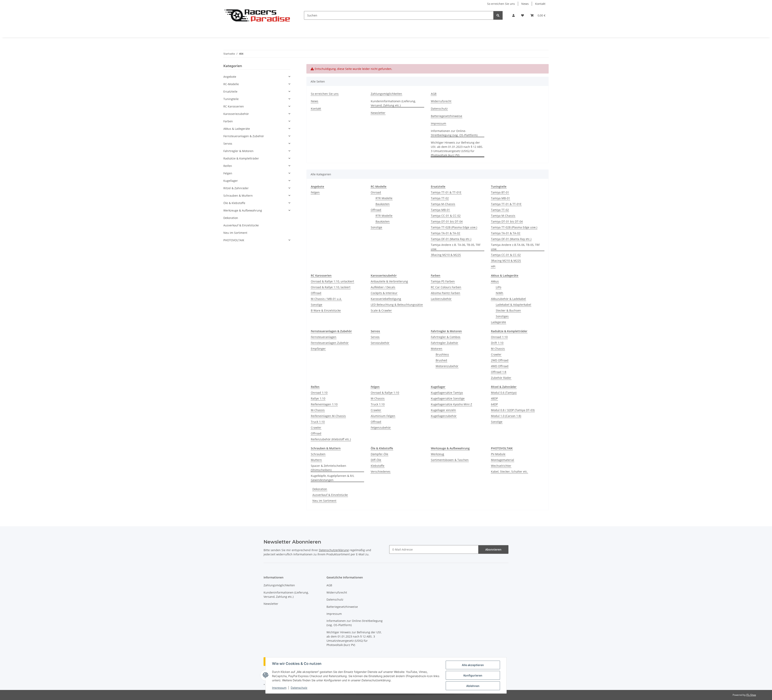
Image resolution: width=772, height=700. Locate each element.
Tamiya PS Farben (443, 281)
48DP (494, 398)
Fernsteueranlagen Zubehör (330, 343)
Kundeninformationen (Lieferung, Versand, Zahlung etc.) (393, 103)
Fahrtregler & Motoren (238, 151)
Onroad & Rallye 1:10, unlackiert (332, 281)
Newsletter (378, 113)
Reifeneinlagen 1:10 (324, 404)
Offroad (376, 210)
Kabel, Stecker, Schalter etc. (509, 471)
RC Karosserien (233, 106)
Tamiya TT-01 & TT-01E (446, 192)
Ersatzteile (230, 91)
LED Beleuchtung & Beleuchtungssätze (397, 305)
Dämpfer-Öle (379, 454)
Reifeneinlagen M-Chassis (328, 416)
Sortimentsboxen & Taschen (450, 460)
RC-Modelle (231, 84)
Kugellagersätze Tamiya (447, 392)
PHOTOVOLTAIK (233, 240)
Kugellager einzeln (443, 410)
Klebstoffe (377, 466)
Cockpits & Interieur (384, 293)
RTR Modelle (384, 198)
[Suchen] (498, 15)
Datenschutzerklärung (334, 550)
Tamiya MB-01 (440, 210)
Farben (228, 121)
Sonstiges (502, 316)
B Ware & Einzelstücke (326, 310)
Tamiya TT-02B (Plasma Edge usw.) (454, 227)
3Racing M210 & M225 (446, 255)
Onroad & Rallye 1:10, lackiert (330, 287)
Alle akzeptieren (473, 665)
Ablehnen (472, 686)
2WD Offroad (499, 360)
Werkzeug (437, 454)
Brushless (442, 354)
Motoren (436, 349)
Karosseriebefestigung (386, 299)
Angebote (229, 77)
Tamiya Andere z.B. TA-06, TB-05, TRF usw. (455, 247)
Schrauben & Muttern (238, 195)
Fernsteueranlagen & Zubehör (243, 136)
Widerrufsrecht (441, 101)
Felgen (315, 192)
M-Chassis (498, 349)
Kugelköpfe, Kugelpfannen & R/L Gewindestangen (332, 478)
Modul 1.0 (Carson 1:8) (506, 416)
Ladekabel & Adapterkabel (513, 305)
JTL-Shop (751, 695)
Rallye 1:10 (318, 398)
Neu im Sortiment (324, 501)
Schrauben (318, 454)
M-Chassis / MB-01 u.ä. (326, 299)
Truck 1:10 (318, 422)
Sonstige (376, 227)
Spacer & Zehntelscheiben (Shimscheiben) (328, 468)
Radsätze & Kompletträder (241, 158)
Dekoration (319, 489)
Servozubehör (380, 343)
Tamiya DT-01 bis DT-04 (447, 221)
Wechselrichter (501, 466)
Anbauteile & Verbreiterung (389, 281)
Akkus (495, 281)
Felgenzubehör (381, 427)
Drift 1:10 (497, 343)
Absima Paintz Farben (445, 293)
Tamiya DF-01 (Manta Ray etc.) (451, 239)
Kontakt (540, 4)
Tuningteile (231, 99)
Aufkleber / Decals (383, 287)
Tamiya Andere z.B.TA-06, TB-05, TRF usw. (515, 247)
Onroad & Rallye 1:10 (385, 392)
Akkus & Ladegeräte (236, 129)
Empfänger (318, 349)
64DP (494, 404)
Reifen (227, 166)
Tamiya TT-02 (440, 198)
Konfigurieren (472, 675)
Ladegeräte (498, 322)
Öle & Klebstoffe (234, 203)
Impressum (279, 687)
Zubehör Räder (501, 378)
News (525, 4)
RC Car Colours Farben (446, 287)
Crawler (496, 354)
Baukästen (383, 204)
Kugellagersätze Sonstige (448, 398)
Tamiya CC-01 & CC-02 (446, 216)
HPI (493, 266)
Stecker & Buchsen (508, 310)
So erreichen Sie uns (501, 4)
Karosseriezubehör (236, 114)
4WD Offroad (499, 366)
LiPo (498, 287)
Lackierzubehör (441, 299)
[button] (513, 15)
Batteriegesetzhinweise (446, 116)
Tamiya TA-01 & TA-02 (445, 233)
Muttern (316, 460)
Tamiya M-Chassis (443, 204)
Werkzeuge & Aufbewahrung (242, 210)
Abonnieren (493, 549)
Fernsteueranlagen (323, 337)
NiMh (499, 293)
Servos (375, 337)
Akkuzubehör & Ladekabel (508, 299)
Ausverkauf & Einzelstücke (330, 495)
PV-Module (498, 454)
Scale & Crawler (381, 310)
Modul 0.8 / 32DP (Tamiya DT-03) (513, 410)
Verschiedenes (380, 471)
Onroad (376, 192)
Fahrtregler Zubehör (444, 343)
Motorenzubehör (447, 366)
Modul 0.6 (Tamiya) (503, 392)
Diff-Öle (376, 460)
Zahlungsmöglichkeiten (386, 94)
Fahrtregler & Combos (445, 337)
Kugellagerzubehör (444, 416)
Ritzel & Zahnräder (236, 188)
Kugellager (230, 181)
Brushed (441, 360)
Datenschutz (299, 687)
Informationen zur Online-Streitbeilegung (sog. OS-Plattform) (454, 133)
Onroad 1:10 (499, 337)
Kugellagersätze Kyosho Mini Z (451, 404)
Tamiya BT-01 (500, 192)
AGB (433, 94)
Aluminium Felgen (383, 416)
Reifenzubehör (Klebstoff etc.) (331, 439)
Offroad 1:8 (498, 372)
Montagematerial (502, 460)
